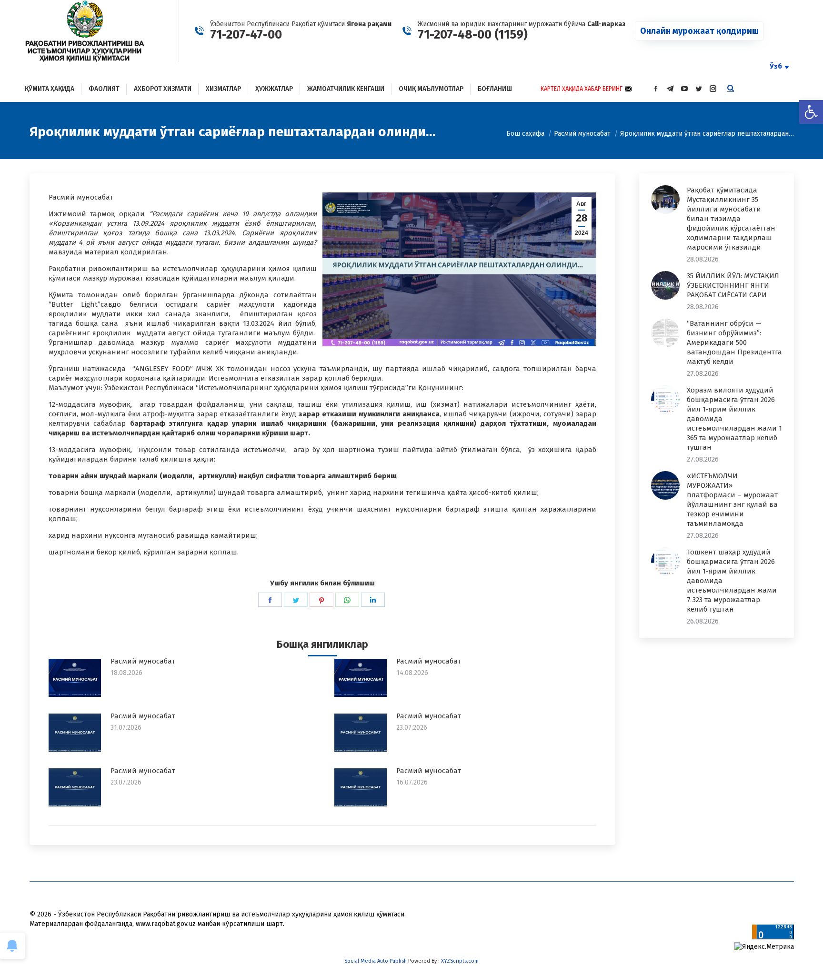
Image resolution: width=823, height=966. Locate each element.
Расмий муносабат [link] (142, 661)
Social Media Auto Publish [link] (375, 961)
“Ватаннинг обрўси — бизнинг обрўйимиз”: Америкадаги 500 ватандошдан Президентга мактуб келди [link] (734, 342)
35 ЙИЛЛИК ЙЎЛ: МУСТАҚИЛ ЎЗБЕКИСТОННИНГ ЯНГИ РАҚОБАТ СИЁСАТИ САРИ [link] (733, 285)
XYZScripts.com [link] (460, 961)
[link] (811, 112)
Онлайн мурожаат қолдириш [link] (699, 31)
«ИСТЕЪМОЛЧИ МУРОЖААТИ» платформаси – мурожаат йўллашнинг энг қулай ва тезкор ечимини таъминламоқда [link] (732, 500)
